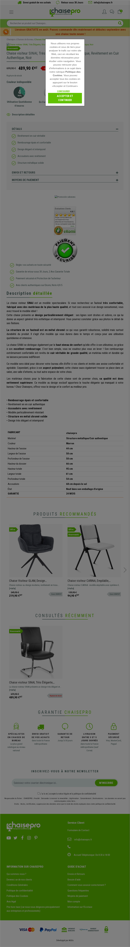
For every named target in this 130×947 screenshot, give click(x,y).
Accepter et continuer (65, 98)
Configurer (63, 91)
